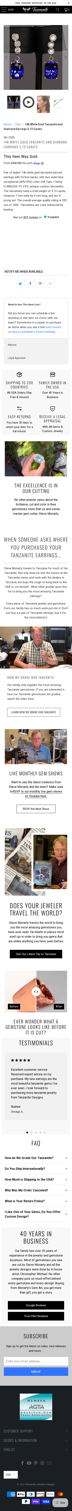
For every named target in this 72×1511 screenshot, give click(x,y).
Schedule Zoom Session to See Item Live (36, 226)
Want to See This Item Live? (24, 304)
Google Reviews (36, 1305)
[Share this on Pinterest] (40, 284)
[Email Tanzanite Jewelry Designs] (49, 1463)
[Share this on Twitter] (20, 284)
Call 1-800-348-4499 (19, 256)
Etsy (18, 124)
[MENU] (1, 9)
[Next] (65, 57)
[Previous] (6, 57)
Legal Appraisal (16, 357)
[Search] (57, 9)
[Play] (36, 57)
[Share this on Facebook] (30, 284)
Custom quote (53, 256)
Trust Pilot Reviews (36, 1316)
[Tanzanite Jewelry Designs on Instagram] (42, 1463)
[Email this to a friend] (50, 284)
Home (7, 124)
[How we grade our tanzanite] (36, 648)
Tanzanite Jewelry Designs (40, 1484)
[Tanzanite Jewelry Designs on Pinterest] (36, 1463)
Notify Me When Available (24, 271)
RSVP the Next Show (36, 809)
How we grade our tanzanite (30, 677)
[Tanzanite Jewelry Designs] (36, 9)
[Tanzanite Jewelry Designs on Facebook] (22, 1463)
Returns (12, 344)
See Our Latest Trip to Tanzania (36, 954)
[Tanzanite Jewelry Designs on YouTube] (29, 1463)
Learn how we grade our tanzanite (33, 712)
